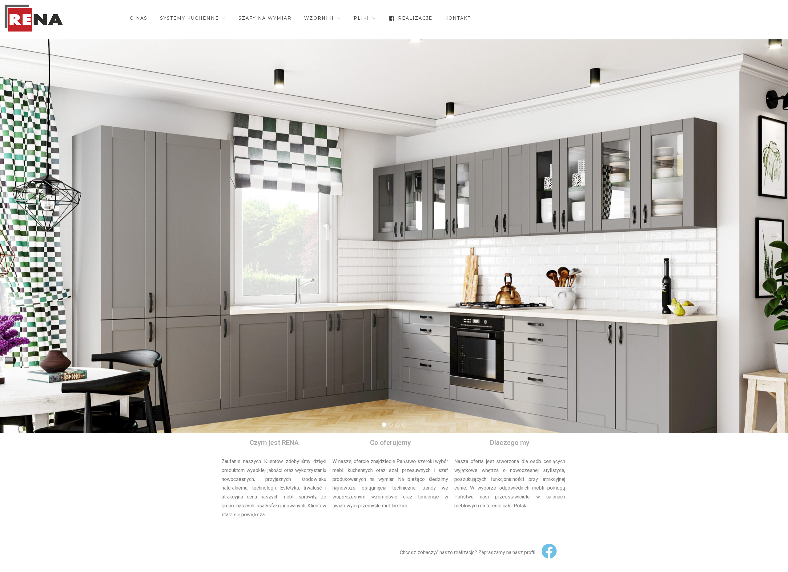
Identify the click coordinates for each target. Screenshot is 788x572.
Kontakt (458, 18)
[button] (9, 236)
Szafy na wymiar (265, 18)
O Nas (138, 18)
